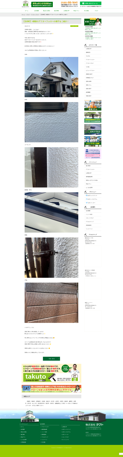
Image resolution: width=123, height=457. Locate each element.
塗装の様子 (88, 88)
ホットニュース (65, 439)
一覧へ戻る (51, 358)
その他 (87, 66)
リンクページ (89, 228)
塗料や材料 (88, 81)
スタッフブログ (90, 218)
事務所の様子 (89, 74)
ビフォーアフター (90, 70)
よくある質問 (89, 187)
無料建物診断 (89, 176)
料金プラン (76, 10)
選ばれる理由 (46, 10)
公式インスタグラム (92, 199)
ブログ (96, 10)
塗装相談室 (88, 225)
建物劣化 (88, 52)
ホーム (26, 10)
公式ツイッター (91, 202)
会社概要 (36, 10)
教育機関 (88, 92)
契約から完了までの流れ (92, 180)
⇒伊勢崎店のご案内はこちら (90, 275)
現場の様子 (88, 95)
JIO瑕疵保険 (23, 442)
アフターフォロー (90, 59)
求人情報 (86, 10)
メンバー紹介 (89, 214)
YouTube (88, 56)
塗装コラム (88, 85)
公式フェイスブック (92, 195)
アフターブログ (35, 14)
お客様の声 (66, 10)
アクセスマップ (90, 221)
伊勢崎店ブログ (90, 77)
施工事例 (56, 10)
